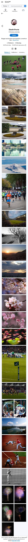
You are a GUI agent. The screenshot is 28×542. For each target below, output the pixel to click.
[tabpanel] (14, 298)
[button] (25, 6)
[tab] (7, 52)
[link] (14, 64)
